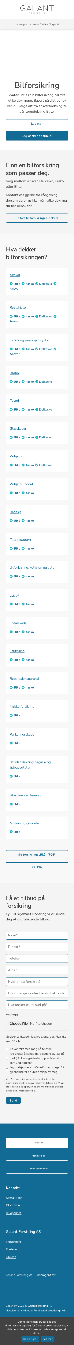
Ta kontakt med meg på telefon (31, 1049)
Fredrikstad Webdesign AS (50, 1310)
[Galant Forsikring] (37, 9)
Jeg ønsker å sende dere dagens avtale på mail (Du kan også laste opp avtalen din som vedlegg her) (37, 1058)
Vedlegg (12, 1014)
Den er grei (30, 1338)
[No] (69, 1332)
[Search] (4, 9)
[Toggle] (37, 275)
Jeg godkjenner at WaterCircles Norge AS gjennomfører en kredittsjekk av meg (37, 1069)
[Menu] (69, 9)
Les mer (48, 1338)
